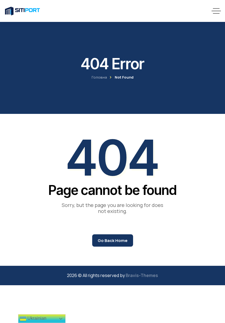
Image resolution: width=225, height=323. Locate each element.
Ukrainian (36, 318)
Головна (99, 77)
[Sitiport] (22, 10)
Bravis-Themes (142, 275)
